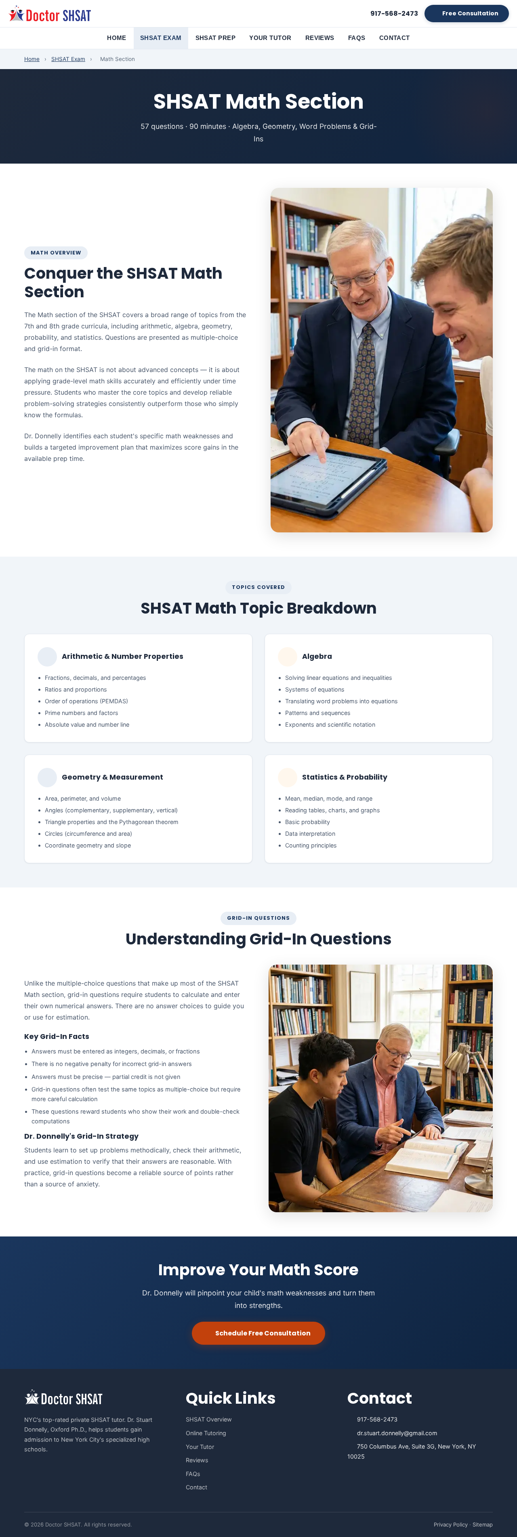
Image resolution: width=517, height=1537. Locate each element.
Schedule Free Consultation (263, 1333)
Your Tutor (270, 37)
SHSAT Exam (161, 37)
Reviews (319, 37)
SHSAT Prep (215, 37)
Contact (394, 37)
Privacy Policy (451, 1524)
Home (116, 37)
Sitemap (483, 1524)
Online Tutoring (206, 1433)
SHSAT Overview (209, 1419)
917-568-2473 (377, 1419)
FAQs (357, 37)
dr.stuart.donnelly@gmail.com (397, 1433)
